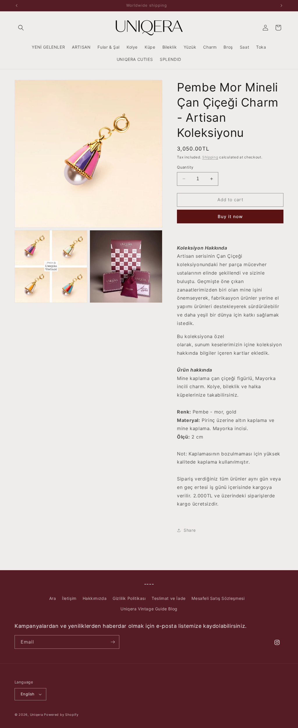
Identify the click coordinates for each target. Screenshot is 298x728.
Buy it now (230, 216)
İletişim (69, 598)
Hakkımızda (95, 598)
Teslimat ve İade (169, 598)
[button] (21, 27)
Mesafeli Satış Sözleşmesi (217, 598)
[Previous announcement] (16, 5)
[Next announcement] (281, 5)
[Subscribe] (112, 642)
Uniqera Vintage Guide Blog (149, 608)
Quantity (185, 167)
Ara (52, 598)
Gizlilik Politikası (129, 598)
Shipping (210, 157)
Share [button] (190, 530)
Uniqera (36, 715)
